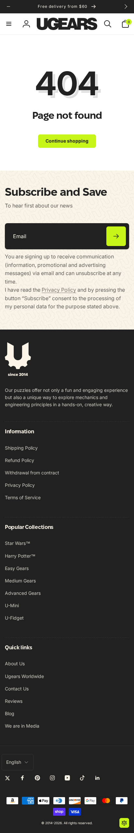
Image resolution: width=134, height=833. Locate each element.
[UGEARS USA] (18, 374)
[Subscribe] (116, 236)
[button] (9, 24)
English (13, 762)
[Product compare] (124, 823)
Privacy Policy (59, 289)
